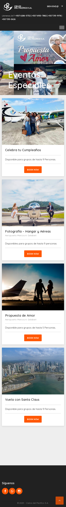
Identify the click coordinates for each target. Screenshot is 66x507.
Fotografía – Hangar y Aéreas (28, 231)
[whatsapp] (12, 491)
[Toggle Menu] (61, 27)
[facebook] (5, 491)
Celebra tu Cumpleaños (23, 150)
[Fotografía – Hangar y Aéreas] (33, 202)
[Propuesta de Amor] (33, 287)
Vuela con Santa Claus (22, 399)
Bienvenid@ (53, 6)
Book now (33, 169)
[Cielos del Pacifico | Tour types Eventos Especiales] (17, 6)
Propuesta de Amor (20, 315)
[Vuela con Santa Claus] (33, 371)
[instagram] (19, 491)
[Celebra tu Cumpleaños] (33, 121)
